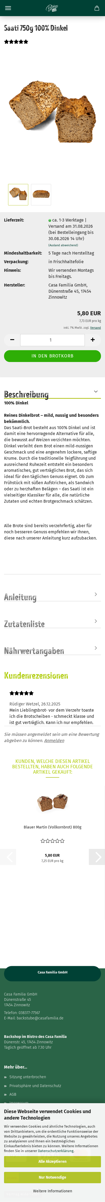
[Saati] (52, 115)
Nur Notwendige (52, 1177)
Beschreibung (26, 394)
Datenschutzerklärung (56, 1151)
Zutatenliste (24, 623)
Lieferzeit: (14, 220)
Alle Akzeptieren (52, 1161)
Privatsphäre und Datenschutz (35, 1086)
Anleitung (20, 596)
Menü (8, 8)
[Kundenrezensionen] (16, 45)
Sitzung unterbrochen (27, 1077)
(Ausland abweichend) (63, 245)
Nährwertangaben (34, 650)
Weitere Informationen (52, 1191)
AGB (12, 1094)
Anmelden (54, 740)
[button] (12, 340)
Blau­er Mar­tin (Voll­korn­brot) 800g (52, 827)
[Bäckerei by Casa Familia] (53, 8)
